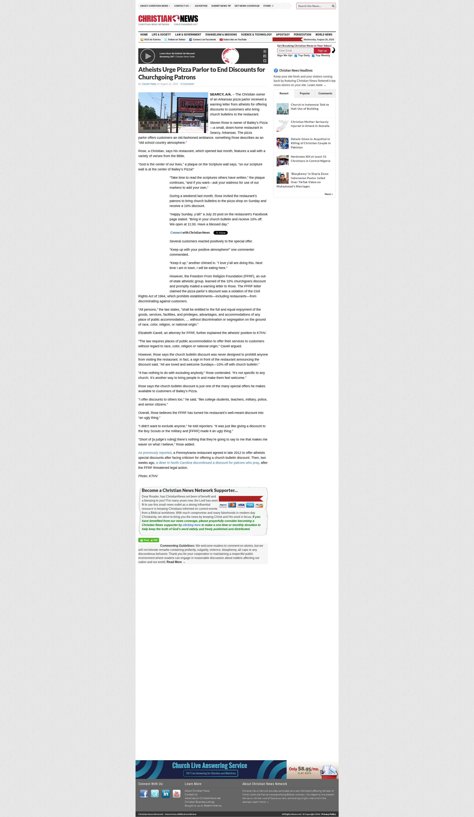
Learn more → (317, 85)
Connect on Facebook (204, 39)
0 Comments (187, 84)
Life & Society (161, 34)
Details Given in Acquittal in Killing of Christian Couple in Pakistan (311, 143)
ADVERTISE (201, 6)
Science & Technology (256, 34)
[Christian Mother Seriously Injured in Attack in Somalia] (283, 126)
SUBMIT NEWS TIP (221, 6)
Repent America (212, 805)
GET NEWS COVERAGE (247, 6)
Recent (284, 93)
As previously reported (154, 453)
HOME (144, 34)
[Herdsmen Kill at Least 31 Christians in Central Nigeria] (283, 160)
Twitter (154, 793)
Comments (325, 93)
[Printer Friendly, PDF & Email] (149, 540)
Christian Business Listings (199, 801)
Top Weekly (323, 55)
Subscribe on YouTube (235, 39)
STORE (267, 6)
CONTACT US (181, 6)
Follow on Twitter (177, 39)
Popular (305, 93)
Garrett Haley (149, 84)
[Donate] (288, 39)
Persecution (302, 34)
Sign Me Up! (285, 55)
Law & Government (188, 34)
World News (324, 34)
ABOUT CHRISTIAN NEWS (154, 6)
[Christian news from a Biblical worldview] (168, 20)
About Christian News (197, 790)
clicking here (192, 525)
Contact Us (191, 794)
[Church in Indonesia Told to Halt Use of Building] (283, 108)
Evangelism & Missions (221, 34)
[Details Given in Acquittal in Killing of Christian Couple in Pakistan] (283, 143)
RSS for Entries (152, 39)
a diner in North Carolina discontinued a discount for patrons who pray (207, 463)
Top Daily (304, 55)
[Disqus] (203, 614)
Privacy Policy (328, 814)
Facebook (143, 793)
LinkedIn (165, 793)
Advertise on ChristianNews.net (203, 798)
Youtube (176, 793)
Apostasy (283, 34)
